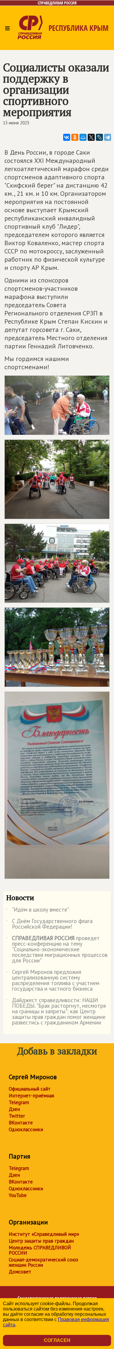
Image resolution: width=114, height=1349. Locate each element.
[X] (91, 137)
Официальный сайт (30, 1088)
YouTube (18, 1195)
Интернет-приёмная (31, 1095)
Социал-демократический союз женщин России (43, 1262)
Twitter (17, 1116)
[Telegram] (107, 137)
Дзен (14, 1109)
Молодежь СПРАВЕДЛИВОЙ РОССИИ (40, 1250)
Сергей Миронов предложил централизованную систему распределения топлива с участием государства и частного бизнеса (52, 980)
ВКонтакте (21, 1122)
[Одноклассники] (74, 137)
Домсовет (20, 1271)
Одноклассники (26, 1129)
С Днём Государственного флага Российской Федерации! (49, 924)
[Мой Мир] (83, 137)
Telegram (19, 1102)
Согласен (57, 1340)
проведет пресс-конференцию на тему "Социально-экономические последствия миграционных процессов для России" (57, 949)
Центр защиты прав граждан (41, 1240)
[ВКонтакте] (66, 137)
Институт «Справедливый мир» (44, 1234)
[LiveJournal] (99, 137)
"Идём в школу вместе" (37, 911)
